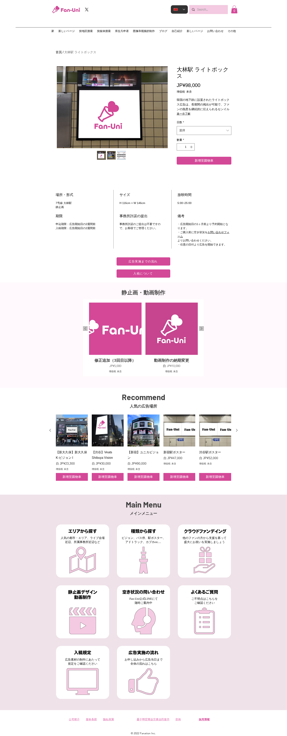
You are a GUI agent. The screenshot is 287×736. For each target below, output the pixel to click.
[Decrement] (179, 146)
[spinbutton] (185, 146)
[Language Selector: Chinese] (179, 9)
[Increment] (191, 146)
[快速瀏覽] (72, 430)
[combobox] (204, 130)
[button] (234, 9)
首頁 (59, 52)
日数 (180, 122)
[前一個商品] (85, 328)
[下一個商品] (201, 328)
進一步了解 (183, 113)
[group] (143, 337)
